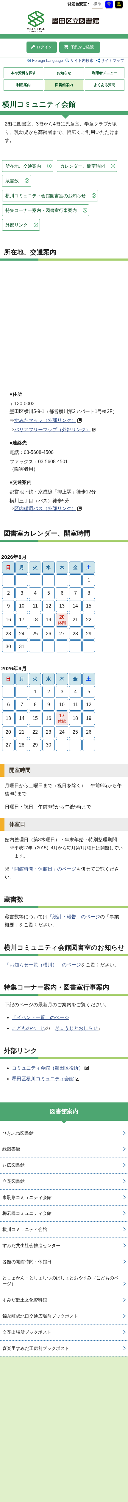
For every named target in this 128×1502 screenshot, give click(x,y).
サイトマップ (112, 60)
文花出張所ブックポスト (26, 1332)
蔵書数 (12, 180)
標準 (97, 4)
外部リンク (16, 224)
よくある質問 (104, 85)
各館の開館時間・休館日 (26, 1261)
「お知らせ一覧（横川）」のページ (43, 964)
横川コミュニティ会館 (24, 1229)
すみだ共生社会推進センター (31, 1245)
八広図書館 (13, 1165)
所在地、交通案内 (23, 166)
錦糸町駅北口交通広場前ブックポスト (40, 1316)
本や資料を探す (23, 73)
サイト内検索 (81, 60)
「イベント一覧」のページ (40, 1017)
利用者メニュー (104, 73)
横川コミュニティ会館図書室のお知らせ (45, 195)
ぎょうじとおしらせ (76, 1028)
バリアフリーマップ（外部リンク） (52, 429)
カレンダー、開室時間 (82, 166)
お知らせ (64, 73)
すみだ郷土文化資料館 (24, 1299)
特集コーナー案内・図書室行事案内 (41, 210)
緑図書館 (11, 1148)
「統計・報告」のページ (74, 916)
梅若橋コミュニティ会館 (26, 1213)
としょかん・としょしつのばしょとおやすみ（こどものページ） (60, 1281)
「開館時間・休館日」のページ (43, 868)
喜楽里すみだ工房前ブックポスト (35, 1348)
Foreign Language (47, 60)
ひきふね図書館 (18, 1133)
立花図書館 (13, 1181)
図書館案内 (64, 85)
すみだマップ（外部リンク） (45, 420)
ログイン (44, 47)
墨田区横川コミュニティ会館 (43, 1078)
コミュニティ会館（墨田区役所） (47, 1067)
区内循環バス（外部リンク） (45, 508)
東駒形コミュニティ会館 (26, 1197)
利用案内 (23, 85)
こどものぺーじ (28, 1028)
